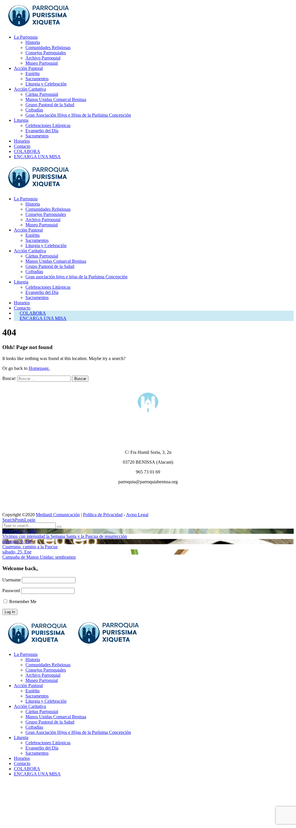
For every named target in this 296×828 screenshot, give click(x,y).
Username (11, 579)
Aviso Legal (137, 514)
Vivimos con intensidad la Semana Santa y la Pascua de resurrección (64, 536)
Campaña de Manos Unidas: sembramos (39, 557)
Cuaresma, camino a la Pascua (30, 546)
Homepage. (39, 368)
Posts (19, 519)
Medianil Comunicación (58, 514)
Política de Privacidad (103, 514)
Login (29, 519)
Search (8, 519)
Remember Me (22, 601)
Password (11, 590)
